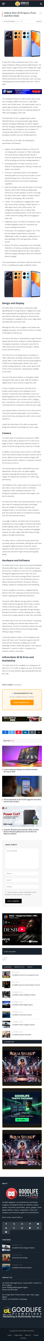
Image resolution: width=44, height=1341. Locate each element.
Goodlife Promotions (27, 1331)
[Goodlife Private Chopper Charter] (6, 1024)
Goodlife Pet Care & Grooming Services (25, 975)
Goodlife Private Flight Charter (22, 1005)
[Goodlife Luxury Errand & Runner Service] (6, 984)
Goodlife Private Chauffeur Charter (24, 995)
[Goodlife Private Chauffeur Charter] (6, 994)
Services (23, 1338)
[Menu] (3, 3)
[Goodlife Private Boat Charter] (6, 1014)
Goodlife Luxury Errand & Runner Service (26, 985)
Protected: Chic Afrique (20, 1258)
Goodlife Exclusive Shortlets (21, 1035)
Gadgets (39, 21)
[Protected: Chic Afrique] (6, 1257)
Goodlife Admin (9, 21)
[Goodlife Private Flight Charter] (6, 1004)
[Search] (41, 3)
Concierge (7, 967)
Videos (29, 967)
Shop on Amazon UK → (22, 702)
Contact (36, 1335)
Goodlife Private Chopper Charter (23, 1025)
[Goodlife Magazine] (22, 3)
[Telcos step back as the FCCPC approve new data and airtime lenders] (22, 786)
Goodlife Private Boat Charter (22, 1015)
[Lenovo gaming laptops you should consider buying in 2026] (22, 756)
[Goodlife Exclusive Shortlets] (6, 1034)
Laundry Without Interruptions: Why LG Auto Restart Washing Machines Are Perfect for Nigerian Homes (21, 832)
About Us (28, 1335)
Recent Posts (19, 967)
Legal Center (18, 1335)
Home (10, 1335)
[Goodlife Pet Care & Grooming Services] (6, 974)
